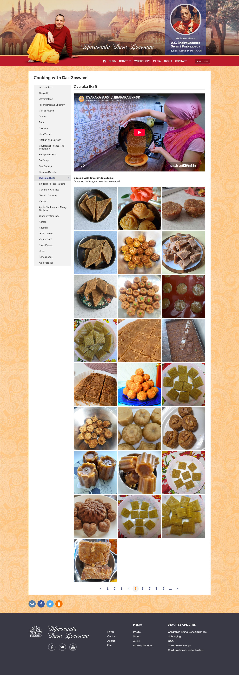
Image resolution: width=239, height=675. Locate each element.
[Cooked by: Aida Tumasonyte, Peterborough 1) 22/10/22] (139, 208)
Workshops (142, 61)
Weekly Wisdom (143, 645)
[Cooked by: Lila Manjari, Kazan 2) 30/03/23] (95, 428)
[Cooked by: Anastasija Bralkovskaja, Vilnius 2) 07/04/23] (139, 340)
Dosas (42, 117)
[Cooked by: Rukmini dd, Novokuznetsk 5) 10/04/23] (95, 340)
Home (110, 631)
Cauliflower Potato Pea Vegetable (51, 147)
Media (157, 61)
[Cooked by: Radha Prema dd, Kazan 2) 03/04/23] (139, 384)
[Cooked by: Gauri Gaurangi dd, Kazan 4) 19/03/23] (139, 428)
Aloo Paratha (46, 263)
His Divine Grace (186, 44)
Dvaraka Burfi (47, 178)
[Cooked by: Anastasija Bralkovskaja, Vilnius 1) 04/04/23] (95, 384)
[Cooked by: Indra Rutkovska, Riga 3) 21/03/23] (139, 472)
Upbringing (174, 636)
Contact (181, 61)
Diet (110, 645)
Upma (42, 251)
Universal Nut (46, 99)
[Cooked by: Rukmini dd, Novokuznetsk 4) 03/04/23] (183, 384)
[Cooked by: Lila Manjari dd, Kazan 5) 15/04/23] (139, 252)
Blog (112, 61)
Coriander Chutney (49, 190)
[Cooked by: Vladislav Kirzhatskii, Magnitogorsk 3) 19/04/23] (183, 208)
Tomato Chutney (48, 196)
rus (206, 61)
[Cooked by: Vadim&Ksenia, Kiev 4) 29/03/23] (183, 428)
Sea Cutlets (45, 166)
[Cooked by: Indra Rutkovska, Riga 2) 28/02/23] (95, 560)
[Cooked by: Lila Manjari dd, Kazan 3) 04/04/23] (183, 340)
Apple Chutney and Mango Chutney (53, 208)
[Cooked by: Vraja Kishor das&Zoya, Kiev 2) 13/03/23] (95, 516)
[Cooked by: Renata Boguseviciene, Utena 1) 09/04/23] (183, 252)
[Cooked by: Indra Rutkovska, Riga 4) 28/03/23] (95, 472)
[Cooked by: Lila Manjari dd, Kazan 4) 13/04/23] (139, 296)
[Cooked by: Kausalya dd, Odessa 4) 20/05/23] (95, 208)
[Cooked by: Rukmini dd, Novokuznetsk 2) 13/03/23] (139, 516)
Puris (41, 123)
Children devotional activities (186, 650)
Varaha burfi (45, 240)
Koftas (42, 222)
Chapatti (43, 93)
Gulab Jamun (46, 234)
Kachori (43, 202)
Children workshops (179, 645)
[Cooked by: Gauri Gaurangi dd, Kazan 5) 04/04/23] (183, 296)
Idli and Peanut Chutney (52, 105)
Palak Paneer (46, 245)
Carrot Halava (46, 111)
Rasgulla (43, 228)
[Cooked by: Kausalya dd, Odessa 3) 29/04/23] (95, 252)
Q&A (171, 641)
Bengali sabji (46, 257)
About (168, 61)
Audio (136, 641)
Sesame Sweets (48, 172)
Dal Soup (44, 161)
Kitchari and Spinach (50, 140)
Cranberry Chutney (49, 216)
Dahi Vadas (45, 134)
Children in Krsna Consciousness (187, 632)
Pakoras (43, 128)
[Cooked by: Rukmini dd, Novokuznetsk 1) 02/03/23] (183, 516)
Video (136, 636)
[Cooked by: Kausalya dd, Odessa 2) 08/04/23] (95, 296)
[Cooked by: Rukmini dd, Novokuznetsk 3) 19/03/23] (183, 472)
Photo (137, 632)
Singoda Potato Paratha (52, 184)
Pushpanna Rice (47, 155)
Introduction (45, 87)
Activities (125, 61)
